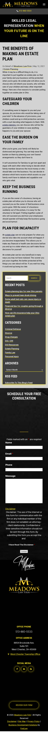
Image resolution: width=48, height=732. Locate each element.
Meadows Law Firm (23, 66)
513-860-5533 (25, 11)
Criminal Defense (13, 329)
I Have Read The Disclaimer (22, 545)
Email (9, 453)
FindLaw (24, 728)
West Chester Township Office (25, 654)
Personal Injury (12, 356)
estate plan (10, 235)
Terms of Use (14, 538)
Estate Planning (11, 69)
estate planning (9, 125)
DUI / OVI (9, 341)
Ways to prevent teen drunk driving (20, 295)
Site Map (22, 721)
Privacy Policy (32, 538)
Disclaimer (10, 509)
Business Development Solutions (22, 725)
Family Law (10, 352)
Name (8, 442)
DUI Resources (12, 345)
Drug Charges (11, 337)
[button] (44, 4)
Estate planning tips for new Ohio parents (23, 291)
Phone (8, 465)
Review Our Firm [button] (24, 705)
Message (10, 476)
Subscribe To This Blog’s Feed (18, 383)
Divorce (8, 333)
